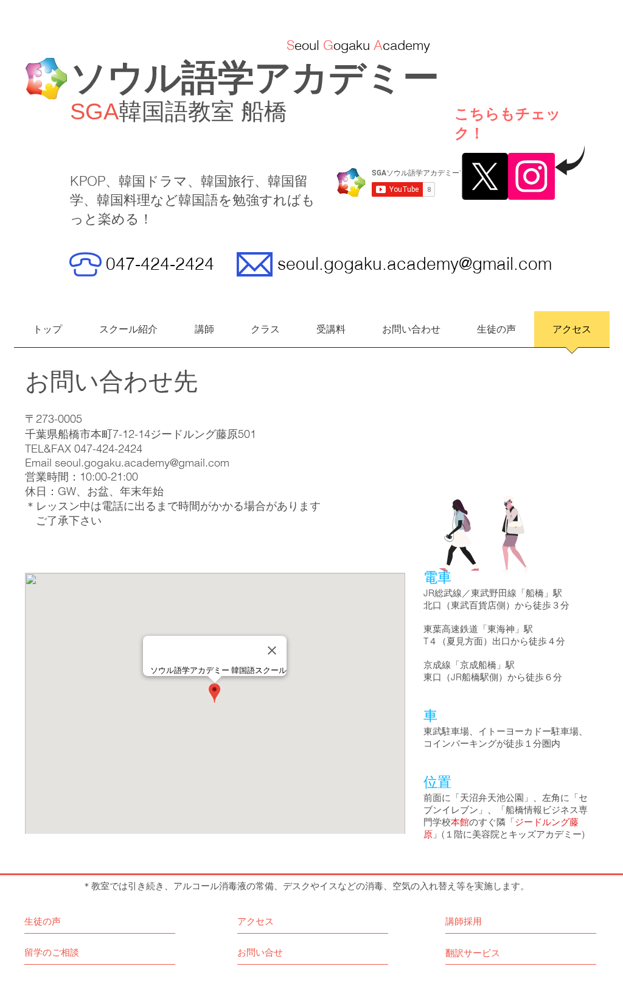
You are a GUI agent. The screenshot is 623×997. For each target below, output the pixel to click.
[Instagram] (531, 176)
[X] (484, 176)
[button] (265, 333)
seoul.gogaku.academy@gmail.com (414, 263)
